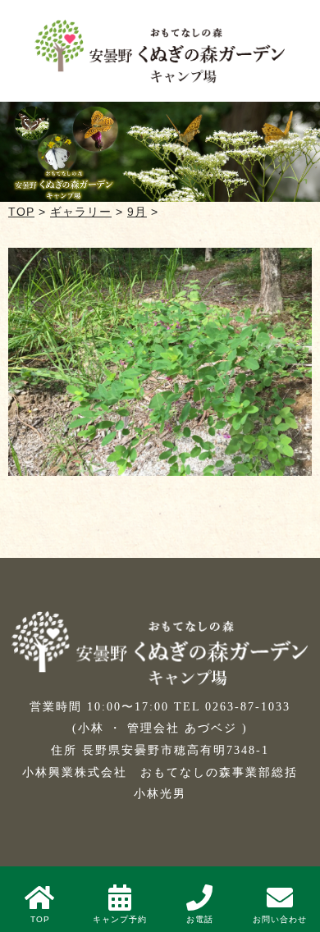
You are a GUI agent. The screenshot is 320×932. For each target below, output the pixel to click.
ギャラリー (81, 211)
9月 (137, 211)
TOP (21, 211)
